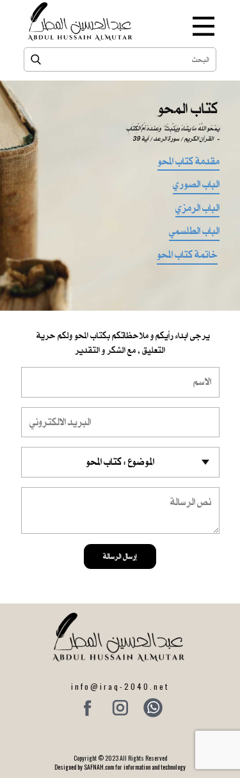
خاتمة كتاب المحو (187, 256)
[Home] (81, 21)
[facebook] (87, 707)
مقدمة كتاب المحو (188, 162)
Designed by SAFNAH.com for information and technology (120, 767)
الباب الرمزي (197, 209)
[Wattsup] (153, 707)
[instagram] (120, 707)
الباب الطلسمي (194, 232)
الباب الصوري (196, 185)
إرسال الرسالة (120, 556)
